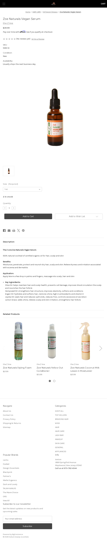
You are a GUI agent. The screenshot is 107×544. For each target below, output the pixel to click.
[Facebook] (4, 230)
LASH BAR (59, 435)
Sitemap (6, 427)
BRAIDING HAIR (61, 419)
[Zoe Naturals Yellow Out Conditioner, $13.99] (52, 341)
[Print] (13, 230)
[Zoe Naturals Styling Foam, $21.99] (18, 341)
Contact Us (8, 415)
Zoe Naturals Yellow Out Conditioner (50, 369)
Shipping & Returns (12, 423)
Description (8, 241)
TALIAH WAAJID (9, 488)
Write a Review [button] (37, 39)
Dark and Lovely (10, 484)
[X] (18, 230)
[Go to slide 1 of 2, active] (50, 381)
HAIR (57, 427)
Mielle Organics (10, 480)
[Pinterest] (23, 230)
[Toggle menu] (4, 4)
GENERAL (59, 447)
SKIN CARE (60, 443)
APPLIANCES (60, 451)
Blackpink (7, 472)
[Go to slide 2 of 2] (54, 381)
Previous (3, 348)
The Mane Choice (10, 492)
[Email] (9, 230)
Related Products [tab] (11, 314)
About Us (7, 411)
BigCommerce (17, 534)
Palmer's (7, 476)
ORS (5, 496)
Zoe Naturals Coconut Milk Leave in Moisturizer (84, 369)
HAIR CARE (59, 431)
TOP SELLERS (61, 415)
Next (100, 348)
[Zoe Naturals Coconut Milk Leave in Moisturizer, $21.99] (86, 341)
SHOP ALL (59, 411)
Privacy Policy (9, 419)
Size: (10, 184)
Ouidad (6, 464)
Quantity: (7, 203)
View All (6, 500)
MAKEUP (59, 439)
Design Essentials (11, 468)
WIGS (57, 423)
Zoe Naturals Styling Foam (17, 367)
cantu (5, 460)
